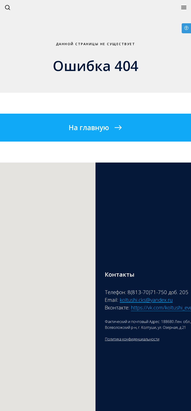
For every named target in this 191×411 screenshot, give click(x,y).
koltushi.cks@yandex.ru (146, 299)
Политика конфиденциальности (132, 339)
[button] (7, 7)
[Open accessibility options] (186, 28)
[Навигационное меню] (183, 7)
